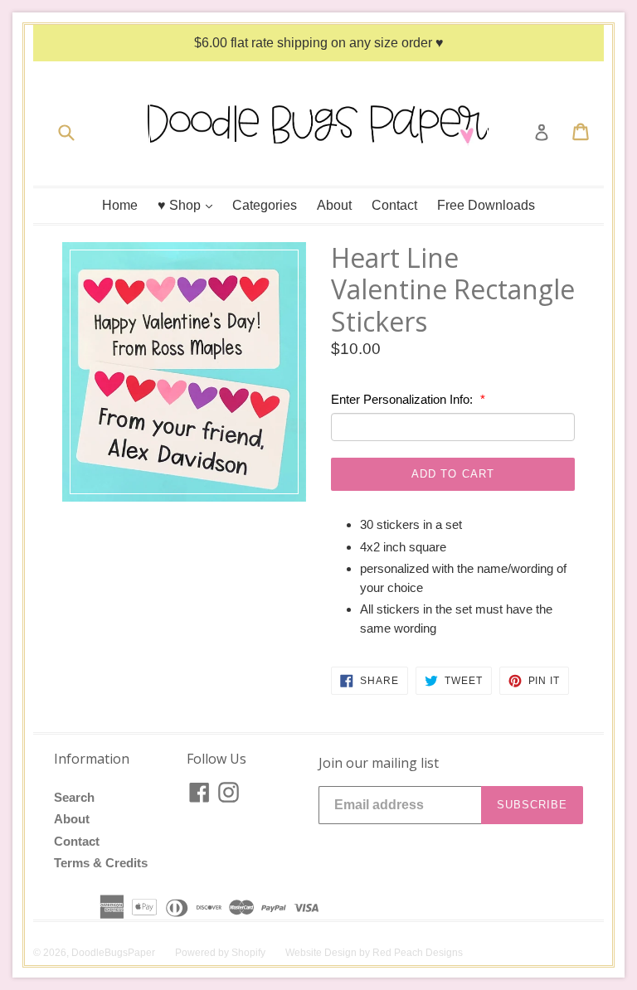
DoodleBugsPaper (113, 952)
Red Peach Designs (417, 952)
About (334, 205)
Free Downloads (486, 205)
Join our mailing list (378, 763)
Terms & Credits (101, 863)
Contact (394, 205)
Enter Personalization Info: (403, 399)
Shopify (248, 952)
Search (74, 797)
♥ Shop (189, 204)
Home (120, 205)
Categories (264, 205)
